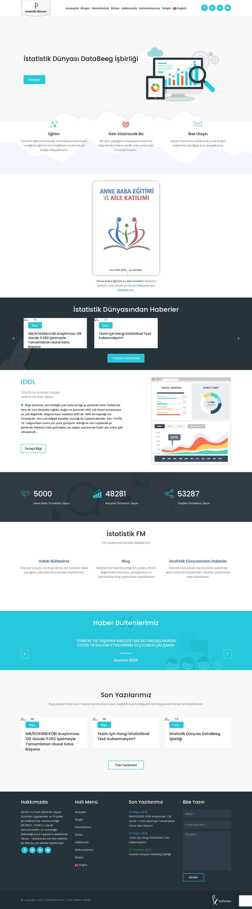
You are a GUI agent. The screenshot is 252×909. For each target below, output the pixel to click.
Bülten (115, 8)
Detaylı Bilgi (33, 448)
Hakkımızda (129, 8)
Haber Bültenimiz (54, 561)
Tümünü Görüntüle (126, 358)
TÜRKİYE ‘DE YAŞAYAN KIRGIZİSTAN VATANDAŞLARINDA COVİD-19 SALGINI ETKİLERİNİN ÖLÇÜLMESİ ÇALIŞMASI (152, 643)
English (181, 8)
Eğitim (54, 133)
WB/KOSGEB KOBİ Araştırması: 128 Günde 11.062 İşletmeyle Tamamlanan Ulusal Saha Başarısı (54, 340)
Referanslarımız (149, 8)
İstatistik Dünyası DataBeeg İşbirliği (150, 854)
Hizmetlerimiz (100, 8)
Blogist (85, 8)
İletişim (166, 8)
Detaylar (34, 80)
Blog (126, 561)
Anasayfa (72, 8)
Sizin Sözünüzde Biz (126, 133)
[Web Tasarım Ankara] (222, 899)
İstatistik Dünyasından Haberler (198, 561)
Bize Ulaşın (198, 133)
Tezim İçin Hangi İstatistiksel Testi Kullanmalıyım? (125, 335)
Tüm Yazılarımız (126, 765)
